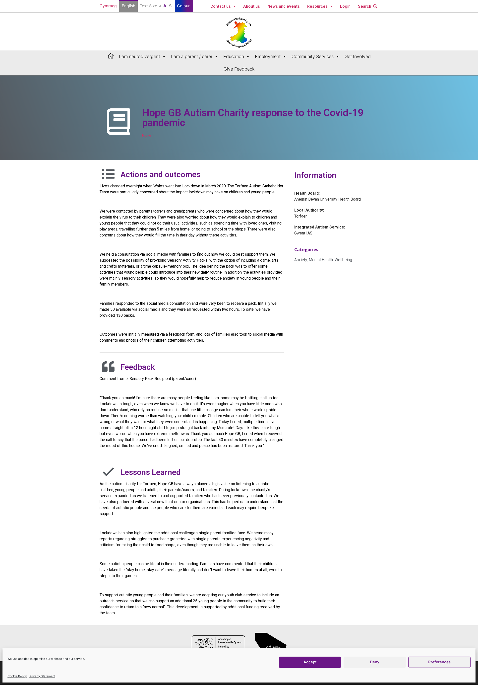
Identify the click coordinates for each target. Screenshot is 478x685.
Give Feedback (239, 69)
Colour (184, 5)
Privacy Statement (42, 676)
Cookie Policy (17, 676)
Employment (268, 56)
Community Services (313, 56)
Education (233, 56)
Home (146, 135)
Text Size (156, 5)
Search (364, 6)
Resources (317, 6)
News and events (283, 6)
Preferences (439, 662)
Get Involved (358, 56)
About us (251, 6)
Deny (374, 662)
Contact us (220, 6)
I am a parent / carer (191, 56)
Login (345, 6)
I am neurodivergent (139, 56)
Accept (310, 662)
